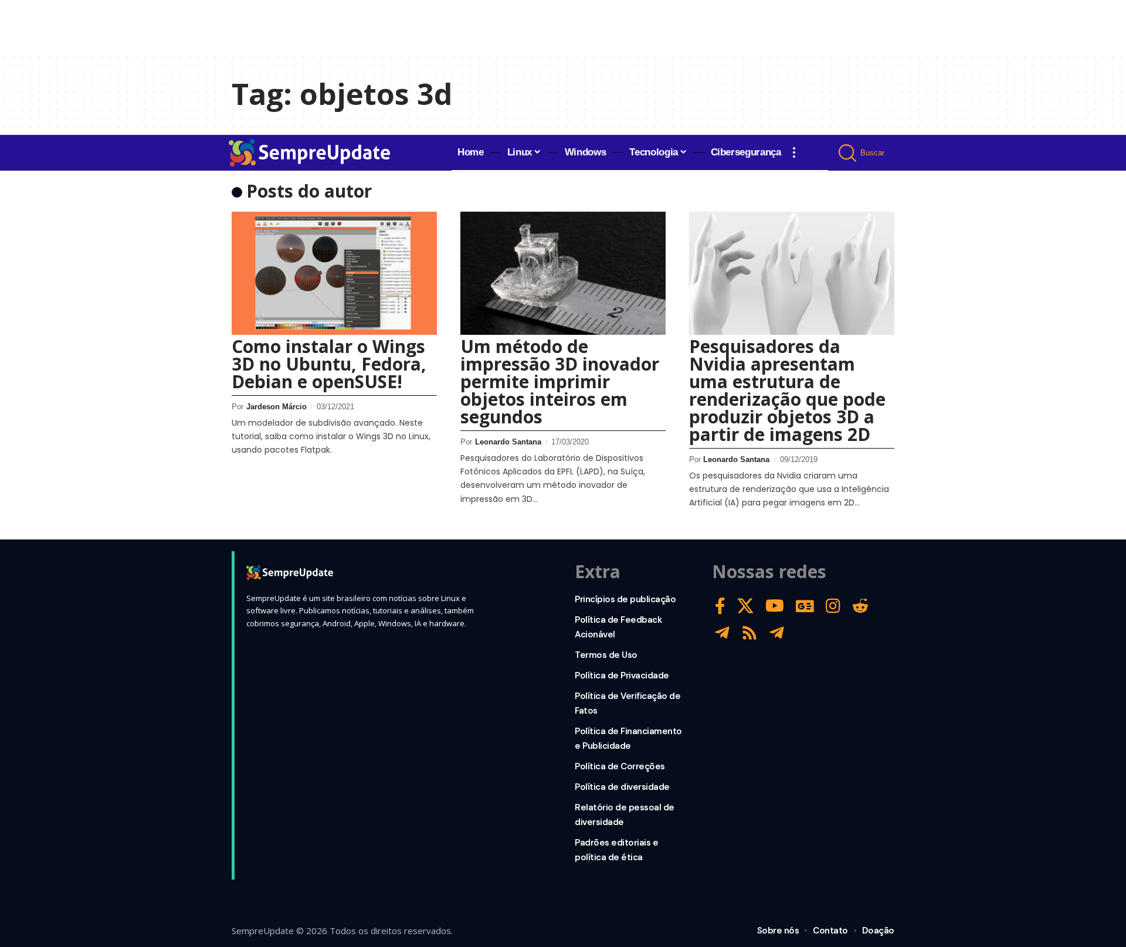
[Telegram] (722, 633)
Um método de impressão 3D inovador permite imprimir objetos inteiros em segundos (559, 381)
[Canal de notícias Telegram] (777, 633)
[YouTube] (774, 606)
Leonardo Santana (508, 441)
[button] (794, 152)
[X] (745, 606)
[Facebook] (720, 606)
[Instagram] (833, 606)
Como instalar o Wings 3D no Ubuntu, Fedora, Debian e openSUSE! (329, 363)
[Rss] (749, 633)
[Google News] (805, 606)
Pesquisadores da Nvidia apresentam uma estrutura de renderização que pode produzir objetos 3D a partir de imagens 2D (787, 390)
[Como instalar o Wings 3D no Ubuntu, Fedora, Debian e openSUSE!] (334, 273)
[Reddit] (860, 606)
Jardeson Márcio (276, 406)
